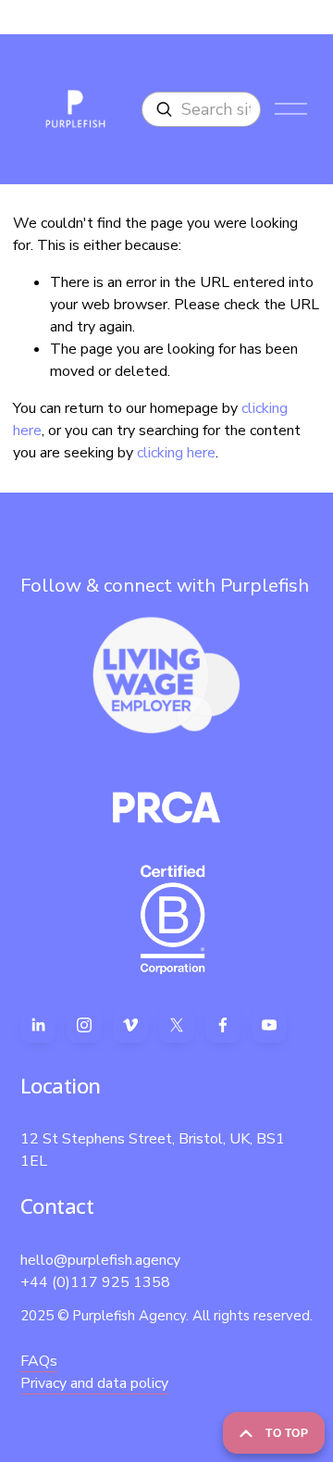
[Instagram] (84, 1025)
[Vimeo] (130, 1025)
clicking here (176, 453)
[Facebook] (222, 1025)
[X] (176, 1025)
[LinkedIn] (38, 1025)
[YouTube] (269, 1025)
